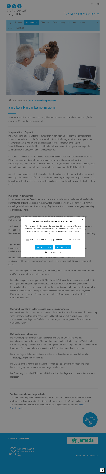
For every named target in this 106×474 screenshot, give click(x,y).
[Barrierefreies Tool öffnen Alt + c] (102, 470)
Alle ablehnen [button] (63, 247)
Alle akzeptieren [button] (44, 247)
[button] (27, 239)
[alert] (53, 237)
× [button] (83, 220)
